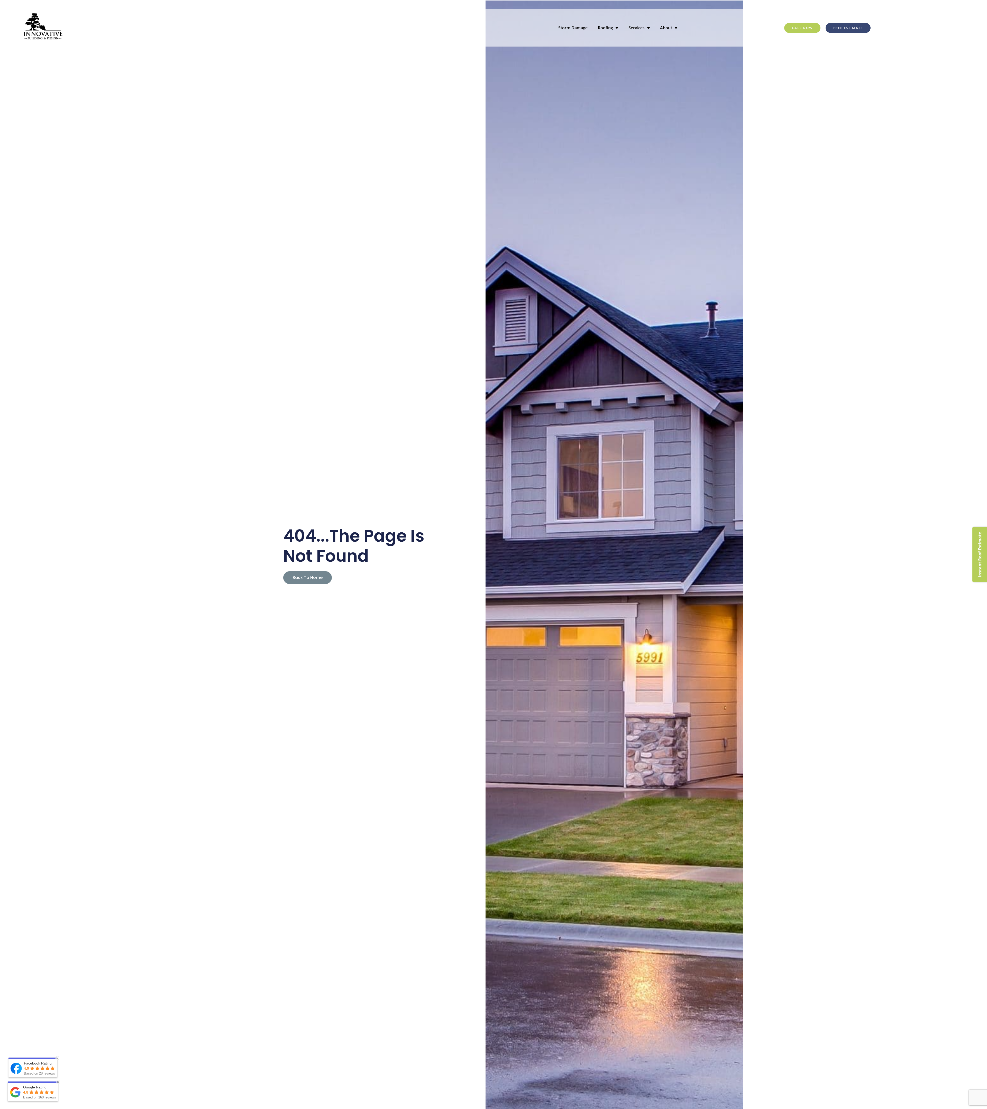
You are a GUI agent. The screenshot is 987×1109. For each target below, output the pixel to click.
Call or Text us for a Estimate (912, 4)
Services (636, 28)
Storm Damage (573, 28)
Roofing (605, 28)
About (666, 28)
